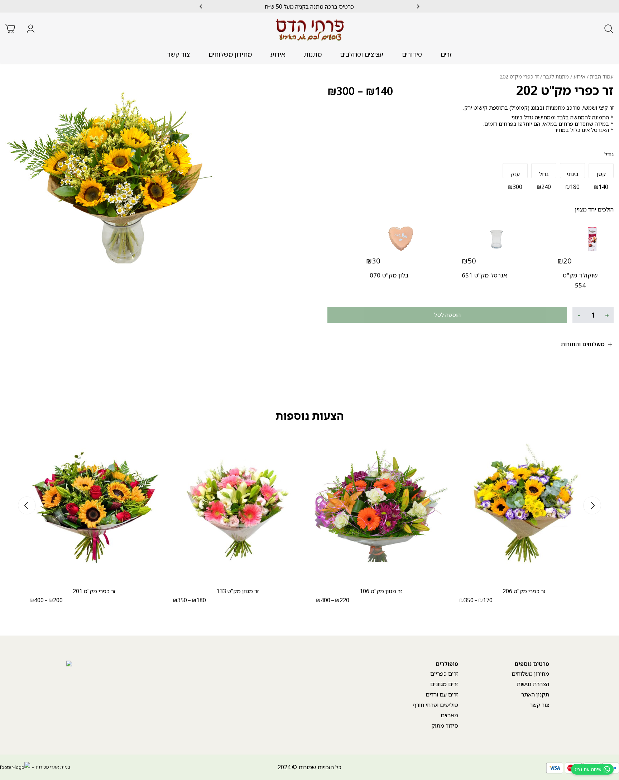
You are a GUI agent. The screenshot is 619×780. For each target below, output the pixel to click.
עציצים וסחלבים (361, 54)
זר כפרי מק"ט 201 (94, 591)
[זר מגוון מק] (380, 506)
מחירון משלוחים (230, 54)
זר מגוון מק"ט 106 (381, 591)
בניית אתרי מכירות (53, 767)
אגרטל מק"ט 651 (484, 275)
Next (27, 505)
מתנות (313, 54)
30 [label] (373, 261)
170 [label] (485, 600)
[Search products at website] (609, 29)
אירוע (277, 54)
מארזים (449, 715)
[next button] (201, 6)
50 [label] (469, 261)
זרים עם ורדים (442, 694)
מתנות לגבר (556, 76)
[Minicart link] (10, 29)
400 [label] (323, 600)
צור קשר (178, 54)
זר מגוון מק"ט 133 (237, 591)
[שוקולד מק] (592, 238)
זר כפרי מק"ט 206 (524, 591)
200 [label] (55, 600)
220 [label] (342, 600)
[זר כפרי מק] (524, 506)
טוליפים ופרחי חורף (435, 705)
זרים (446, 54)
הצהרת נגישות (533, 684)
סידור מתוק (444, 725)
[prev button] (418, 6)
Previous (592, 505)
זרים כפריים (444, 673)
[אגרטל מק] (496, 238)
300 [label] (341, 91)
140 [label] (379, 91)
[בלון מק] (401, 238)
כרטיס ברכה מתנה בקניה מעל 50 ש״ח (309, 6)
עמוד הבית (602, 76)
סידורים (412, 54)
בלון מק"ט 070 (389, 275)
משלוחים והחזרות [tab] (583, 344)
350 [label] (466, 600)
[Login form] (30, 29)
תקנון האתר (535, 694)
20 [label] (564, 261)
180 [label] (199, 600)
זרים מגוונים (444, 684)
